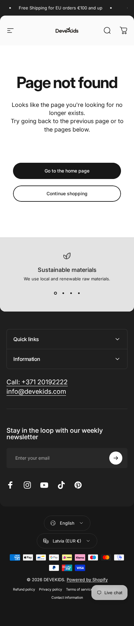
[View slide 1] (55, 293)
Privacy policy (50, 589)
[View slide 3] (71, 293)
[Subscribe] (115, 458)
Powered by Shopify (87, 579)
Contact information (67, 597)
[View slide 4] (79, 293)
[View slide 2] (63, 293)
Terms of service (79, 589)
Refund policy (24, 589)
